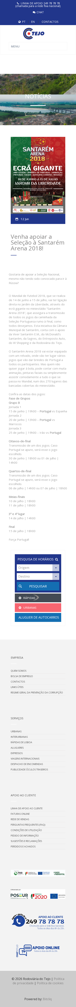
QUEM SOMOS (18, 670)
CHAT (40, 12)
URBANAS (16, 731)
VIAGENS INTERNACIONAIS (25, 758)
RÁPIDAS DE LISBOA (21, 742)
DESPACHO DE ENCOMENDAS (27, 764)
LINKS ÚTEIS (17, 687)
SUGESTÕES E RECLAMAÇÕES (26, 841)
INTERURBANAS (19, 737)
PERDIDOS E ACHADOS (23, 846)
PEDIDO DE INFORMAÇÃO (25, 835)
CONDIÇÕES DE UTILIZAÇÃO (26, 830)
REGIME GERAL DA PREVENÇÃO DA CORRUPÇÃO (37, 692)
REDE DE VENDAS (20, 819)
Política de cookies (50, 983)
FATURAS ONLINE (20, 814)
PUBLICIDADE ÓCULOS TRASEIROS (29, 769)
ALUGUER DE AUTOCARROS (39, 617)
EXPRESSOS (17, 753)
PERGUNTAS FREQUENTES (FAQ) (28, 824)
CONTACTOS (50, 22)
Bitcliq (47, 999)
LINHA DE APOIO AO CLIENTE (26, 808)
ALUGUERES (17, 747)
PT (24, 22)
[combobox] (38, 567)
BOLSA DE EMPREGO (22, 676)
